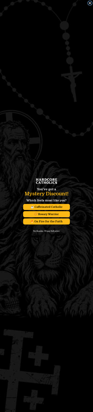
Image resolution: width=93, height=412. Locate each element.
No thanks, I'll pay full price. (46, 231)
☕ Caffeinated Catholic (46, 206)
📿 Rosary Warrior (46, 214)
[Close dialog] (90, 3)
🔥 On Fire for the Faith (46, 221)
